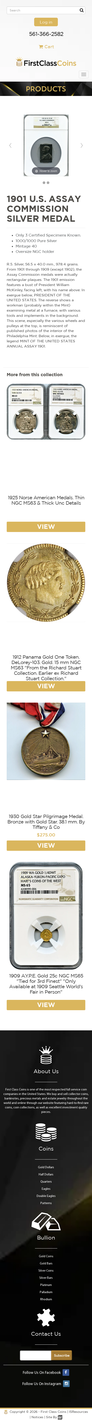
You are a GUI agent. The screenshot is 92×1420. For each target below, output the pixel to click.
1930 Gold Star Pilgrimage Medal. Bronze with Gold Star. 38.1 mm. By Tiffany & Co (46, 822)
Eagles (46, 1189)
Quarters (46, 1181)
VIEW (46, 526)
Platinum (46, 1285)
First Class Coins (53, 1411)
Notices (37, 1417)
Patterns (46, 1203)
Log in (46, 22)
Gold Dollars (46, 1167)
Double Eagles (46, 1196)
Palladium (46, 1292)
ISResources (78, 1411)
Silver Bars (46, 1278)
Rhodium (46, 1299)
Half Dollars (46, 1174)
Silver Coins (46, 1270)
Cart (49, 46)
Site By (52, 1417)
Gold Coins (46, 1256)
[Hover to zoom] (46, 145)
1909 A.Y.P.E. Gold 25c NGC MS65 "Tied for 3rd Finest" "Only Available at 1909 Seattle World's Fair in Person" (46, 984)
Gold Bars (46, 1263)
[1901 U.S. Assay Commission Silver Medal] (44, 182)
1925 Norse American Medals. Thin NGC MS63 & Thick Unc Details (46, 500)
